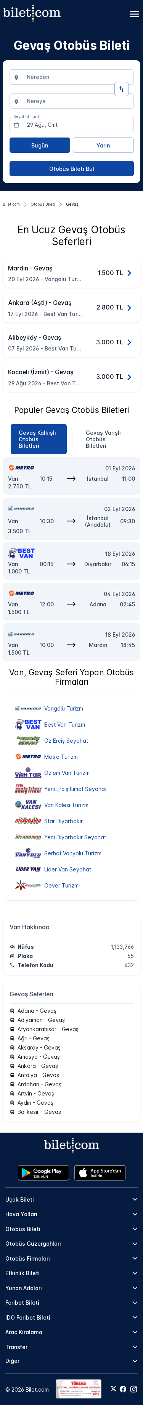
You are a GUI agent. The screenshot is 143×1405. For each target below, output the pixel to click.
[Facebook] (123, 1389)
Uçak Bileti (19, 1199)
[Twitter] (113, 1389)
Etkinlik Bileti (22, 1273)
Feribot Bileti (22, 1302)
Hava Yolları (21, 1214)
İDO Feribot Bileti (27, 1317)
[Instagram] (134, 1389)
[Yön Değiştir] (121, 89)
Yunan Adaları (23, 1288)
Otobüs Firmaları (27, 1258)
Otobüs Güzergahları (33, 1243)
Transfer (16, 1347)
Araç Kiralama (23, 1332)
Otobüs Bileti (22, 1229)
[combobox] (78, 77)
